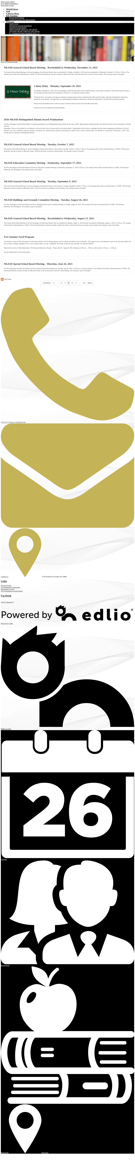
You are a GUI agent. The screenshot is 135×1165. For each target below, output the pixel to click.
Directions (44, 1153)
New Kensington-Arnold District (12, 591)
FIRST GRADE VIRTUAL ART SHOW (23, 29)
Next (89, 283)
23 (84, 283)
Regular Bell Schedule (16, 18)
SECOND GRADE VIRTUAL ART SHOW (24, 31)
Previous (47, 283)
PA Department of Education (10, 587)
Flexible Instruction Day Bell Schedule (22, 20)
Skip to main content (8, 2)
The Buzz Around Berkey (18, 28)
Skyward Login (6, 585)
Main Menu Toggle (7, 5)
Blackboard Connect (8, 589)
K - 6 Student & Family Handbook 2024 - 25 (24, 33)
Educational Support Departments (20, 26)
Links (4, 581)
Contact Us (4, 577)
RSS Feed (7, 279)
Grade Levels (13, 24)
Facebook (6, 595)
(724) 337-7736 (6, 422)
